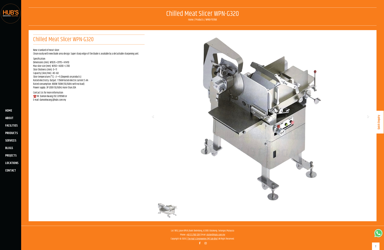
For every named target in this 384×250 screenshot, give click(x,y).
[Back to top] (376, 246)
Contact (10, 170)
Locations (11, 163)
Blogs (9, 148)
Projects (11, 155)
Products (11, 133)
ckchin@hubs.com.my (215, 235)
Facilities (11, 125)
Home (8, 110)
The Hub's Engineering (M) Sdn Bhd (202, 239)
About (9, 118)
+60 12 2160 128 (193, 235)
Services (10, 140)
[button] (153, 117)
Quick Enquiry (379, 122)
